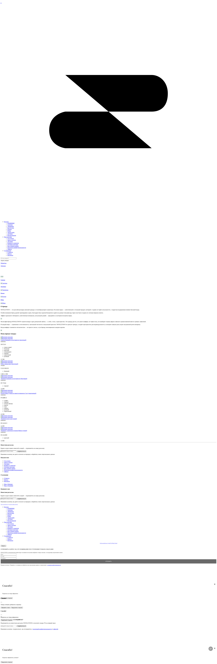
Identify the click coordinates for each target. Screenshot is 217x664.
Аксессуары (10, 232)
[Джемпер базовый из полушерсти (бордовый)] (7, 375)
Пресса (9, 253)
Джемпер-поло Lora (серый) (9, 418)
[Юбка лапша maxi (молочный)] (7, 361)
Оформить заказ (5, 607)
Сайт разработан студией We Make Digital (9, 504)
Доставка (10, 241)
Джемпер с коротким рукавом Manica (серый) (14, 430)
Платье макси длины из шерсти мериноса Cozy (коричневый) (18, 393)
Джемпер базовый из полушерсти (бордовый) (14, 378)
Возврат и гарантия (13, 243)
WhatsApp (3, 263)
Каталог (6, 221)
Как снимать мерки (13, 246)
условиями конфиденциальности (54, 565)
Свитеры (10, 224)
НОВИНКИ (10, 223)
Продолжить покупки (17, 607)
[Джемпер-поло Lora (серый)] (7, 415)
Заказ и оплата (11, 240)
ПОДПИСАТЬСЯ (21, 451)
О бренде (10, 252)
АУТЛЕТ (10, 234)
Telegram (3, 266)
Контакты (10, 255)
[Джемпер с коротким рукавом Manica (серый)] (7, 427)
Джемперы (10, 226)
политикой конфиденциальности (42, 629)
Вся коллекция (11, 235)
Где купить (10, 238)
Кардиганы (10, 228)
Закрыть (3, 545)
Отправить (108, 561)
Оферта (9, 249)
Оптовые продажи (12, 244)
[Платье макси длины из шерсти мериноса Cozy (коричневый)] (7, 390)
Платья (9, 229)
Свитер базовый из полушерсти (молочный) (13, 340)
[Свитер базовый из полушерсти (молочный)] (7, 337)
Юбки (9, 231)
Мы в (8, 484)
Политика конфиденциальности (16, 247)
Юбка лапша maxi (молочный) (9, 364)
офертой (55, 629)
